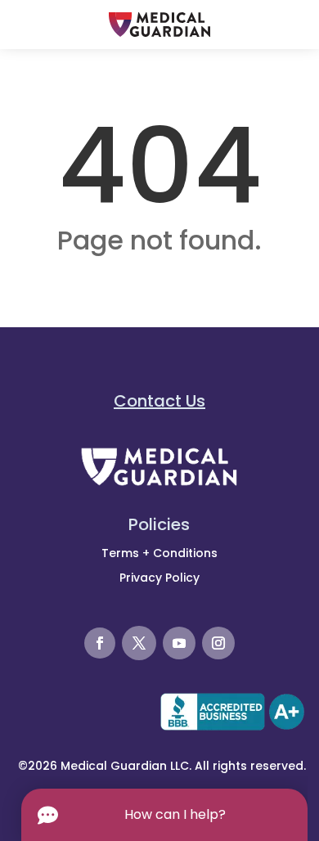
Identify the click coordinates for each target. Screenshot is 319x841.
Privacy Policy (159, 577)
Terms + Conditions (159, 553)
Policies (159, 524)
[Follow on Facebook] (99, 643)
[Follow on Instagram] (218, 643)
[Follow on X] (139, 643)
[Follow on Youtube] (179, 643)
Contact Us (159, 400)
